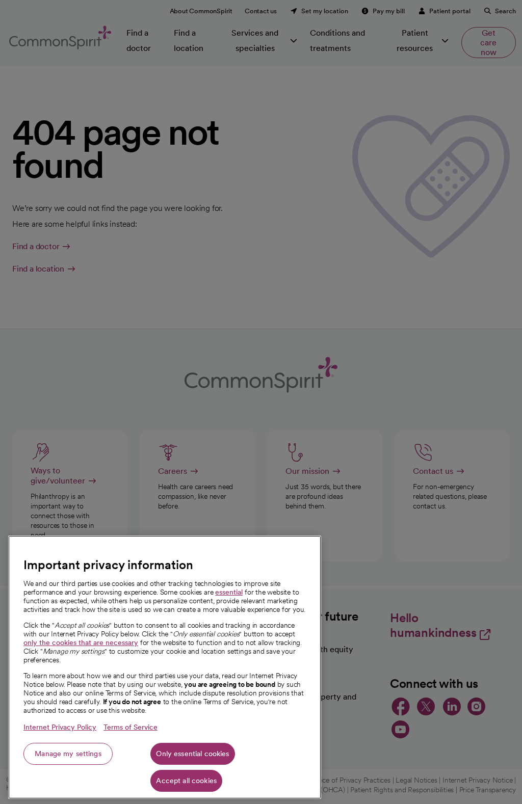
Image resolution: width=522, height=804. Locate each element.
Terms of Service (130, 727)
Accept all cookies (186, 780)
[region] (164, 667)
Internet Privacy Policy (59, 727)
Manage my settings (68, 753)
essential (229, 592)
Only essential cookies (192, 753)
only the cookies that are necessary (80, 642)
